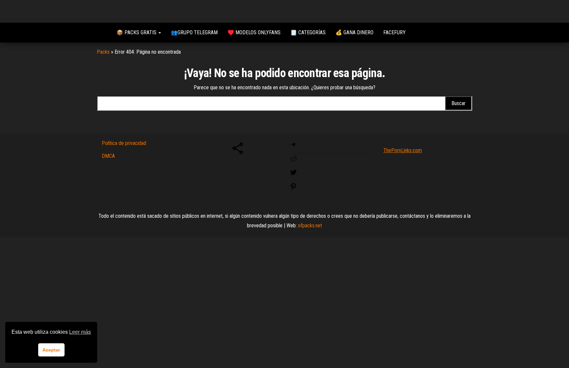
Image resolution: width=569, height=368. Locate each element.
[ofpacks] (102, 32)
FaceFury (394, 32)
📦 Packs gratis (137, 32)
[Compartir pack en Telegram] (293, 146)
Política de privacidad (124, 143)
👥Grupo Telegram (194, 32)
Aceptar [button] (51, 350)
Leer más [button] (80, 332)
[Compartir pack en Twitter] (293, 174)
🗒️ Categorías (308, 32)
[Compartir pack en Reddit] (293, 160)
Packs (103, 52)
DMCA (108, 156)
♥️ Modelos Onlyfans (254, 32)
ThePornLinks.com (402, 150)
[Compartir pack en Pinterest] (293, 188)
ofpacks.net (310, 225)
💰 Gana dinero (354, 32)
